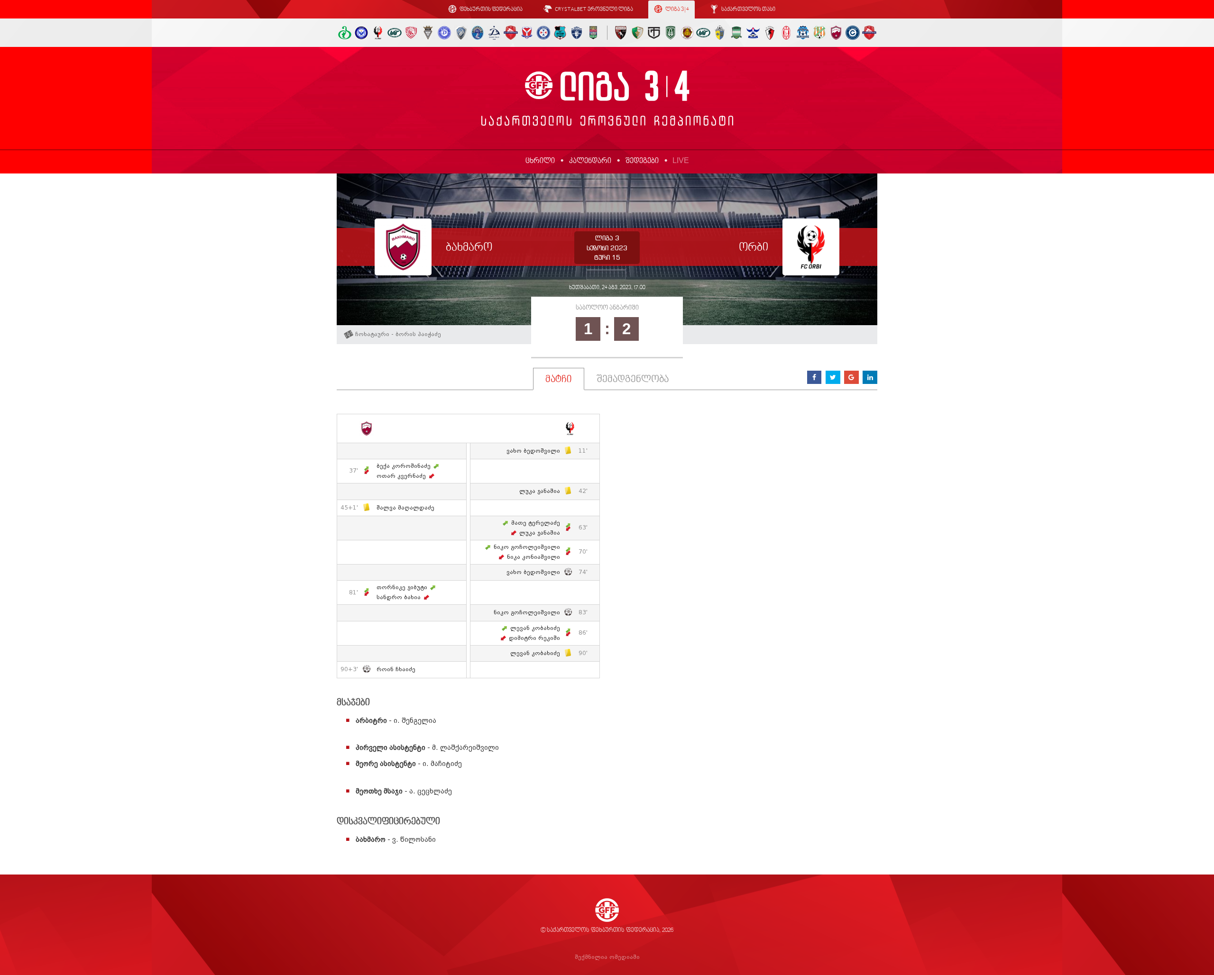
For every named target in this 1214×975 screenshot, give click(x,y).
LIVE (680, 160)
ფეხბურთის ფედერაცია (491, 10)
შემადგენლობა (633, 379)
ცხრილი (540, 161)
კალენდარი (590, 161)
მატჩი (558, 379)
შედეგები (642, 161)
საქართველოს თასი (747, 10)
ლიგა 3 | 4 (676, 10)
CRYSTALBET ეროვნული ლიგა (593, 10)
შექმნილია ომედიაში (607, 957)
